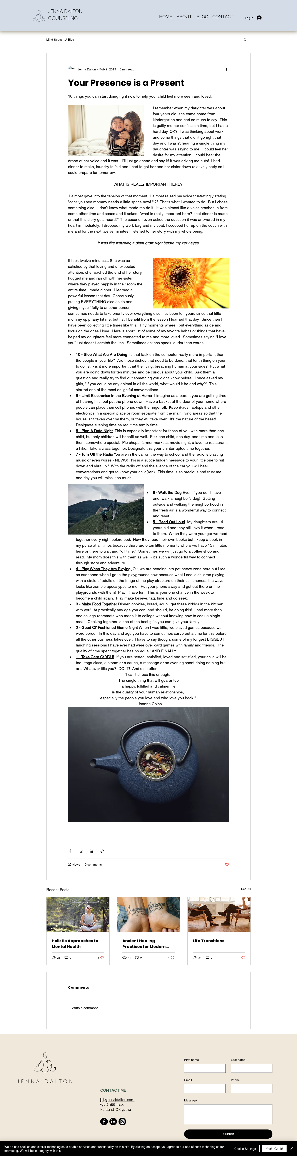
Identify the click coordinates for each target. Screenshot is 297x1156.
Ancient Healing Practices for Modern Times (144, 943)
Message (190, 1100)
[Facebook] (104, 1121)
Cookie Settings (245, 1148)
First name (191, 1059)
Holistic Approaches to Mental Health (75, 943)
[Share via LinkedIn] (91, 851)
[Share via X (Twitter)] (81, 851)
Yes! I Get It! (274, 1148)
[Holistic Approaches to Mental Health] (78, 914)
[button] (245, 39)
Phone (235, 1080)
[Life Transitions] (219, 914)
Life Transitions (208, 940)
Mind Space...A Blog (60, 39)
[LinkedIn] (113, 1121)
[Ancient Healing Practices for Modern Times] (148, 914)
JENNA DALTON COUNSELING (65, 15)
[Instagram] (122, 1121)
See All (246, 889)
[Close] (291, 1149)
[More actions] (226, 69)
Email (188, 1080)
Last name (238, 1059)
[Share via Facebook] (70, 851)
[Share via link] (102, 851)
